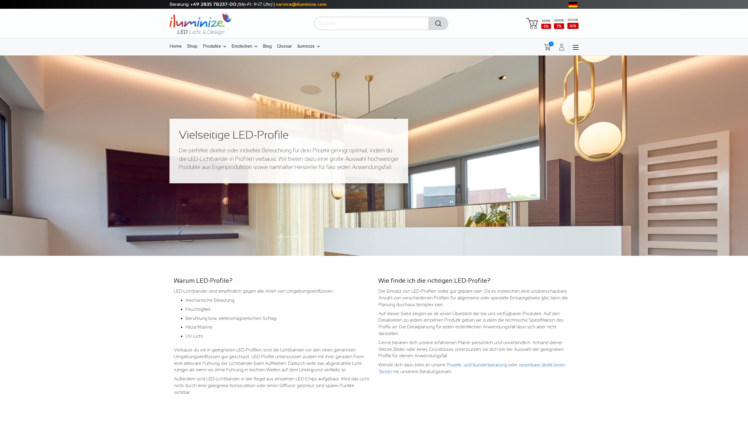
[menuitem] (176, 46)
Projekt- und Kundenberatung (477, 364)
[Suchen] (438, 23)
